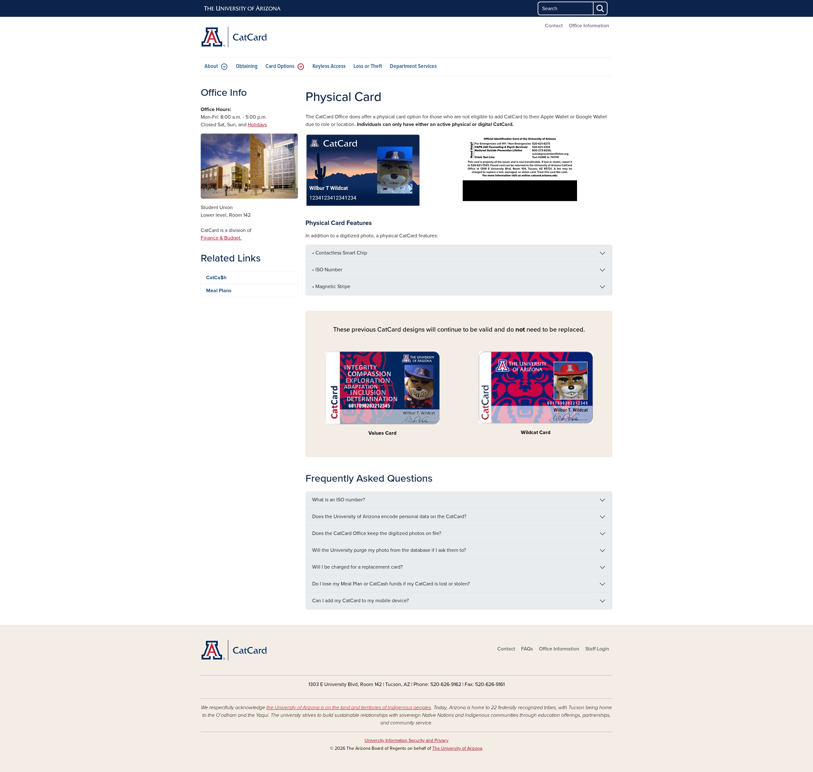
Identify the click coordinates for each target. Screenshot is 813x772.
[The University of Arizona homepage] (242, 8)
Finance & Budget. (221, 238)
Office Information (589, 26)
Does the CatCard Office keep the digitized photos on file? (376, 533)
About (211, 66)
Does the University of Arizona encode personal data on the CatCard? (389, 516)
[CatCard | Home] (267, 37)
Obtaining (247, 66)
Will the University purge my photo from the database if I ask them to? (389, 550)
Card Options (279, 66)
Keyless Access (329, 66)
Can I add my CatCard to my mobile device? (360, 600)
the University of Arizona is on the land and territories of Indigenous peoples (348, 707)
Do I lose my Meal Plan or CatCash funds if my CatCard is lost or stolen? (391, 584)
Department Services (413, 66)
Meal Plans (219, 290)
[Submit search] (601, 8)
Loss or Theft (367, 66)
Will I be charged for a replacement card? (357, 567)
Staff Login (597, 649)
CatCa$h (216, 277)
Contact (554, 26)
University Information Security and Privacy (406, 740)
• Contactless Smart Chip (339, 253)
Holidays (257, 125)
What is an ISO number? (338, 500)
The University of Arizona (457, 748)
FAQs (527, 649)
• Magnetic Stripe (331, 286)
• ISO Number (327, 270)
